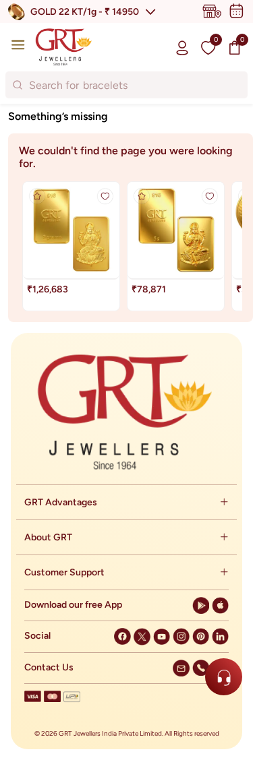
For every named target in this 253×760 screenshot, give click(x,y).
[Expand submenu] (224, 502)
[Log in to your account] (182, 47)
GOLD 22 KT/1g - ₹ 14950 (84, 12)
